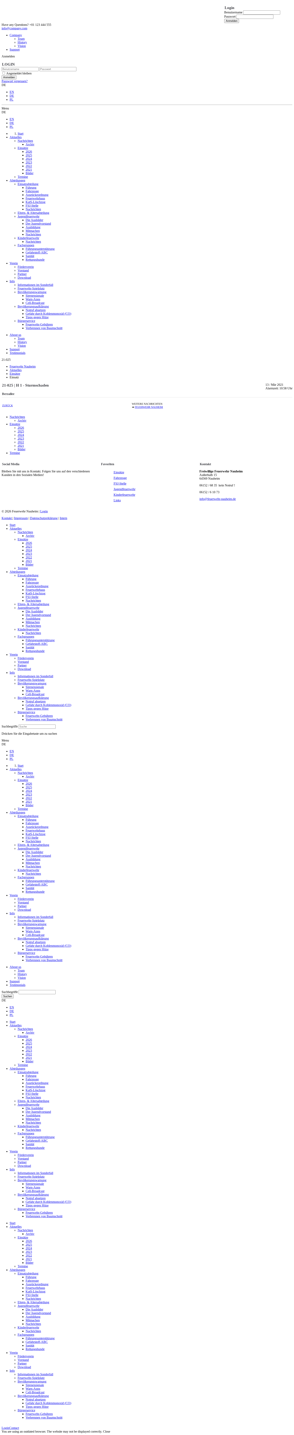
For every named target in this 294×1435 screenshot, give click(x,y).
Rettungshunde (35, 651)
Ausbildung (33, 618)
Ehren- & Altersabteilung (33, 604)
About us (15, 335)
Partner (22, 665)
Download (24, 669)
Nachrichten (17, 417)
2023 (21, 438)
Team (21, 38)
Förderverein (26, 658)
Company (16, 35)
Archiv (22, 420)
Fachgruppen (26, 636)
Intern (63, 518)
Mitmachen (33, 622)
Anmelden (231, 20)
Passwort (230, 16)
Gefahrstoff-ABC (37, 643)
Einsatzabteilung (28, 575)
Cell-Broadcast (35, 694)
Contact (14, 1428)
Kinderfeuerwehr (124, 494)
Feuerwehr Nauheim (149, 407)
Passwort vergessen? (15, 81)
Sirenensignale (35, 687)
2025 (21, 431)
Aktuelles (16, 528)
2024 (21, 435)
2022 (21, 442)
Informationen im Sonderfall (35, 676)
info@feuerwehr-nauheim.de (217, 499)
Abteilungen (17, 571)
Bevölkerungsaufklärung (33, 697)
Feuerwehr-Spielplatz (31, 679)
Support (15, 49)
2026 (21, 427)
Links (117, 500)
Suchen (7, 996)
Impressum (21, 518)
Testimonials (17, 353)
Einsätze (15, 424)
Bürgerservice (26, 712)
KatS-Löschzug (35, 593)
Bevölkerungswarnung (32, 683)
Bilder (21, 449)
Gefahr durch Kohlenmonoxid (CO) (48, 705)
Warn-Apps (33, 690)
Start (12, 525)
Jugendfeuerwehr (124, 489)
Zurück (7, 405)
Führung (31, 579)
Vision (22, 46)
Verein (14, 654)
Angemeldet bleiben (19, 73)
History (22, 42)
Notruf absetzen (36, 701)
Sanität (30, 647)
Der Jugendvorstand (38, 615)
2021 (21, 445)
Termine (15, 453)
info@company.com (14, 28)
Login (44, 511)
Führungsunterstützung (40, 640)
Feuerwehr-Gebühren (39, 716)
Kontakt (7, 518)
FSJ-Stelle (120, 483)
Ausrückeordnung (37, 586)
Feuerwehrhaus (35, 589)
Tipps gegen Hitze (37, 708)
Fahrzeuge (120, 478)
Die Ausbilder (34, 611)
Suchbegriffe (10, 726)
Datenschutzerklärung (44, 518)
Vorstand (23, 661)
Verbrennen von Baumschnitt (44, 719)
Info (12, 672)
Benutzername (233, 12)
